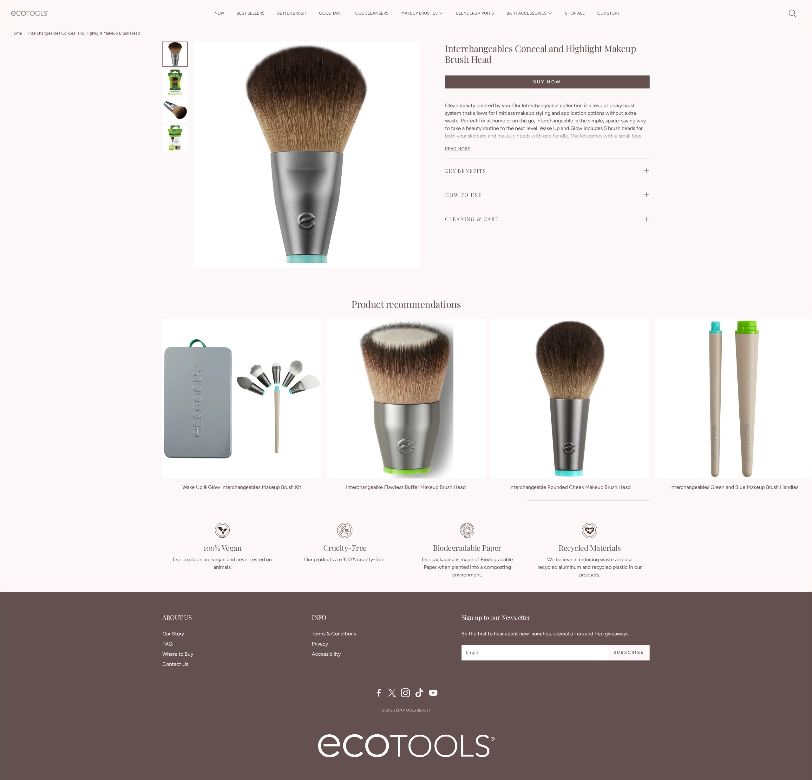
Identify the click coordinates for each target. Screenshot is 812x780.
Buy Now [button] (547, 82)
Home (16, 33)
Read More (457, 149)
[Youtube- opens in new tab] (433, 692)
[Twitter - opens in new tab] (392, 693)
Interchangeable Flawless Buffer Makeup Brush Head (406, 487)
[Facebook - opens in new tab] (378, 692)
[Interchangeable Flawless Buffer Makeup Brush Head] (405, 398)
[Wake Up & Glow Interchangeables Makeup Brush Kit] (241, 398)
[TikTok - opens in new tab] (419, 692)
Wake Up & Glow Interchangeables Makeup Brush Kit (241, 487)
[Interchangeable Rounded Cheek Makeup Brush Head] (570, 398)
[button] (792, 13)
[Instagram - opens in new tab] (405, 692)
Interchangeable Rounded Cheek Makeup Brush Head (570, 487)
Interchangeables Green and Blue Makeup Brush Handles (734, 487)
